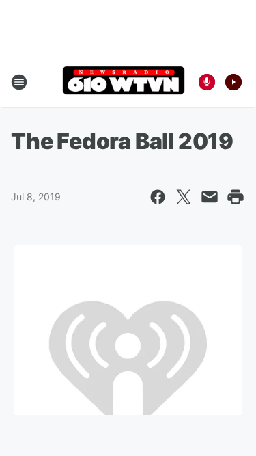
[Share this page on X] (183, 196)
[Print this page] (235, 196)
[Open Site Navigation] (19, 82)
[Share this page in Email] (209, 196)
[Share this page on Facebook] (157, 196)
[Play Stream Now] (233, 82)
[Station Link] (123, 82)
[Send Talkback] (207, 82)
